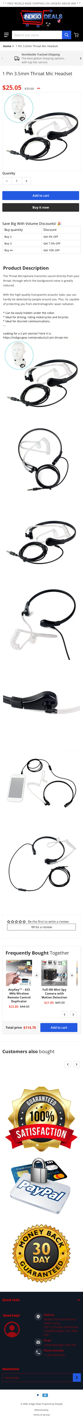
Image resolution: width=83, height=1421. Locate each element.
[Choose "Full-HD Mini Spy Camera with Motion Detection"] (64, 963)
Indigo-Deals (35, 1403)
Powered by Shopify (52, 1403)
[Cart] (77, 35)
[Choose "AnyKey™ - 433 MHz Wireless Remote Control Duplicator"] (28, 963)
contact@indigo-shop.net (60, 1345)
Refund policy (41, 1409)
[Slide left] (2, 58)
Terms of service (41, 1414)
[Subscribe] (77, 1377)
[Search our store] (66, 35)
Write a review (41, 927)
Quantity (8, 173)
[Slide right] (80, 58)
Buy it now (40, 207)
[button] (6, 35)
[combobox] (41, 35)
